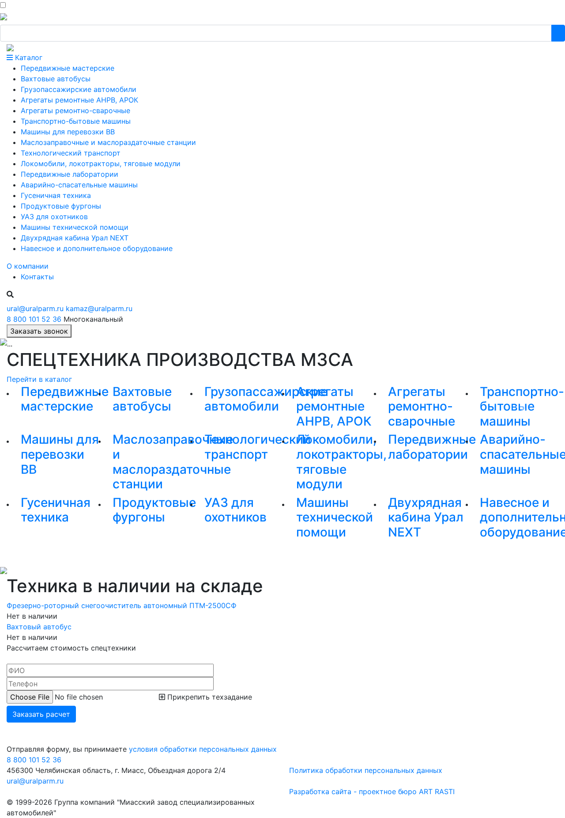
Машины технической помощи (334, 517)
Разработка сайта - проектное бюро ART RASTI (372, 791)
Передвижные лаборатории (432, 447)
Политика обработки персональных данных (365, 770)
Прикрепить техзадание (208, 696)
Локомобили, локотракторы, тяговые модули (341, 461)
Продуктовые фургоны (154, 510)
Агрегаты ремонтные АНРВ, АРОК (334, 406)
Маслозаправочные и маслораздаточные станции (173, 461)
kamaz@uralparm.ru (99, 308)
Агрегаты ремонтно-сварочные (421, 406)
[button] (42, 409)
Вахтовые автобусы (142, 399)
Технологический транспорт (257, 447)
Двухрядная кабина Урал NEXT (425, 517)
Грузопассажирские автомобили (266, 399)
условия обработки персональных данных (203, 749)
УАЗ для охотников (235, 510)
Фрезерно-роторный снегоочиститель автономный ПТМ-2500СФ (122, 605)
